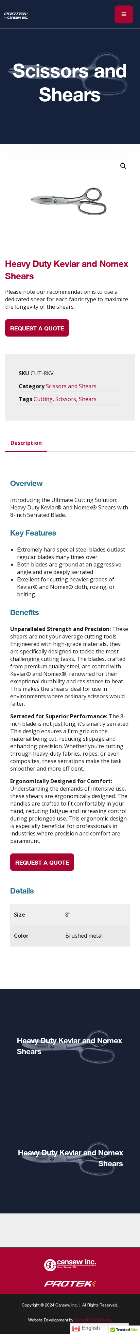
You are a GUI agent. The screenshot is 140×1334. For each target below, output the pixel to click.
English (90, 1328)
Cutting (43, 399)
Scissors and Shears (71, 386)
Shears (88, 399)
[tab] (26, 443)
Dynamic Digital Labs (92, 1319)
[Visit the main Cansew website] (70, 1269)
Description (26, 443)
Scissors (65, 399)
